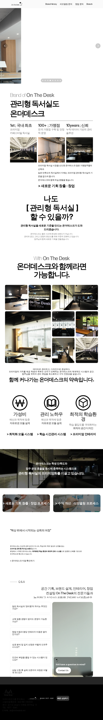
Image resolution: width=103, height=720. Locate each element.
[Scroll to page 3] (47, 80)
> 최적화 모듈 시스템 (20, 434)
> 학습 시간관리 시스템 (51, 434)
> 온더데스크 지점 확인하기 (22, 560)
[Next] (97, 45)
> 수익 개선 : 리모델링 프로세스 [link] (77, 503)
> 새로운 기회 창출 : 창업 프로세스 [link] (26, 503)
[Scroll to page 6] (55, 80)
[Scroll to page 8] (60, 80)
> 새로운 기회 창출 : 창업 (56, 186)
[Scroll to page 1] (42, 80)
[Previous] (5, 45)
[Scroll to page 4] (50, 80)
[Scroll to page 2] (45, 80)
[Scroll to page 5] (53, 80)
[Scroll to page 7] (58, 80)
